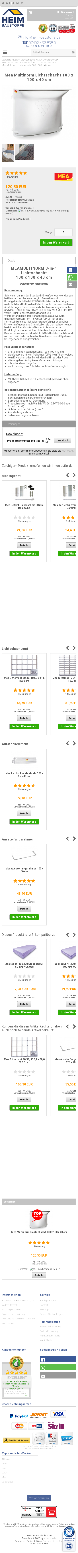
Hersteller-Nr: (13, 199)
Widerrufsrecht (9, 1305)
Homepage (68, 450)
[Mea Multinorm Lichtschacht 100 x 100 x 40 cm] (39, 112)
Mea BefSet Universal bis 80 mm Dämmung (24, 506)
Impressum (8, 1323)
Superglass (7, 1481)
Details (11, 260)
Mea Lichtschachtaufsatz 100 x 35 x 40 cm (24, 775)
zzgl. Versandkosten (13, 192)
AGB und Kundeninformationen (18, 1318)
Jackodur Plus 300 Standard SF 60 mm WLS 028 (24, 965)
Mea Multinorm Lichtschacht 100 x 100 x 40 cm (39, 1232)
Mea (4, 1477)
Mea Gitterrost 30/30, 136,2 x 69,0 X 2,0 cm (24, 1061)
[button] (72, 270)
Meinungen (14, 424)
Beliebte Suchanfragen (51, 1314)
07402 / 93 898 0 (42, 43)
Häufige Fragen (48, 1300)
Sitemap (44, 1309)
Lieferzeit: (11, 210)
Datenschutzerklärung (13, 1314)
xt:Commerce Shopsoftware (53, 1541)
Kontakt (44, 1305)
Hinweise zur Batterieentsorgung (18, 1300)
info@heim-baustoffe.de (39, 37)
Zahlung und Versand (13, 1309)
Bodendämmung (49, 1331)
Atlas (4, 1463)
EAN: (8, 202)
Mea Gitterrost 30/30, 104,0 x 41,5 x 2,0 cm (24, 679)
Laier (4, 1472)
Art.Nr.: (9, 197)
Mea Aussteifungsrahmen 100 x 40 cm (24, 870)
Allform (6, 1459)
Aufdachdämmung (50, 1335)
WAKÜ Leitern (47, 1340)
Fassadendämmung (50, 1326)
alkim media (50, 1538)
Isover (5, 1468)
